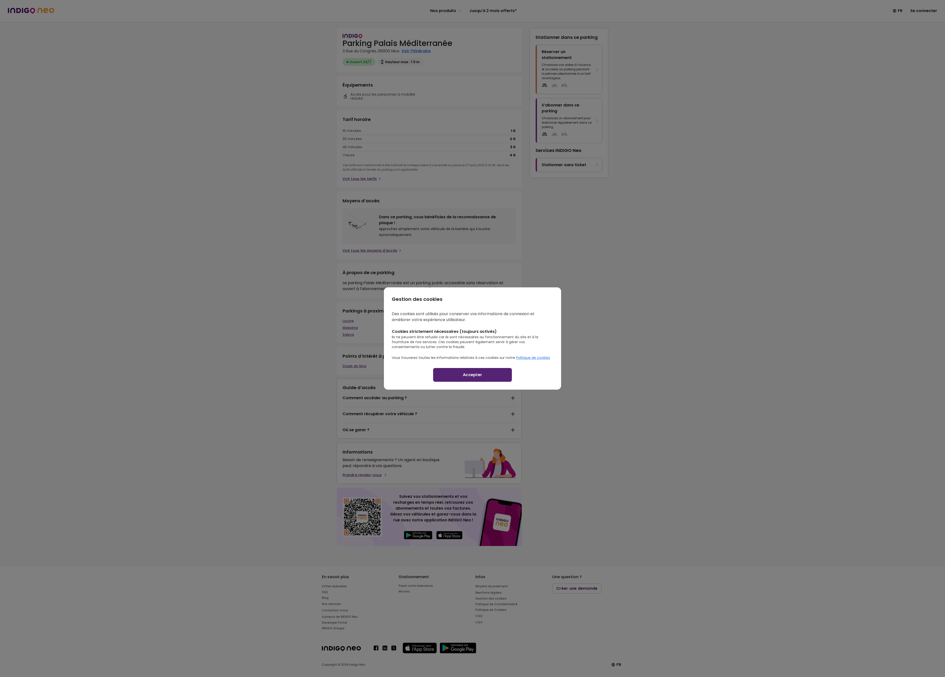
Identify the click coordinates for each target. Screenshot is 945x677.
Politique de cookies (533, 357)
